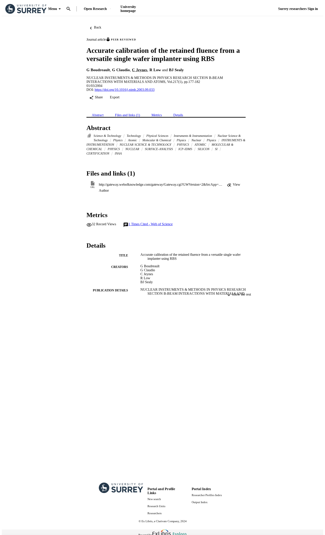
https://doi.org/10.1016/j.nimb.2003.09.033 (125, 90)
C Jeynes (139, 70)
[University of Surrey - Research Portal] (25, 9)
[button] (233, 185)
